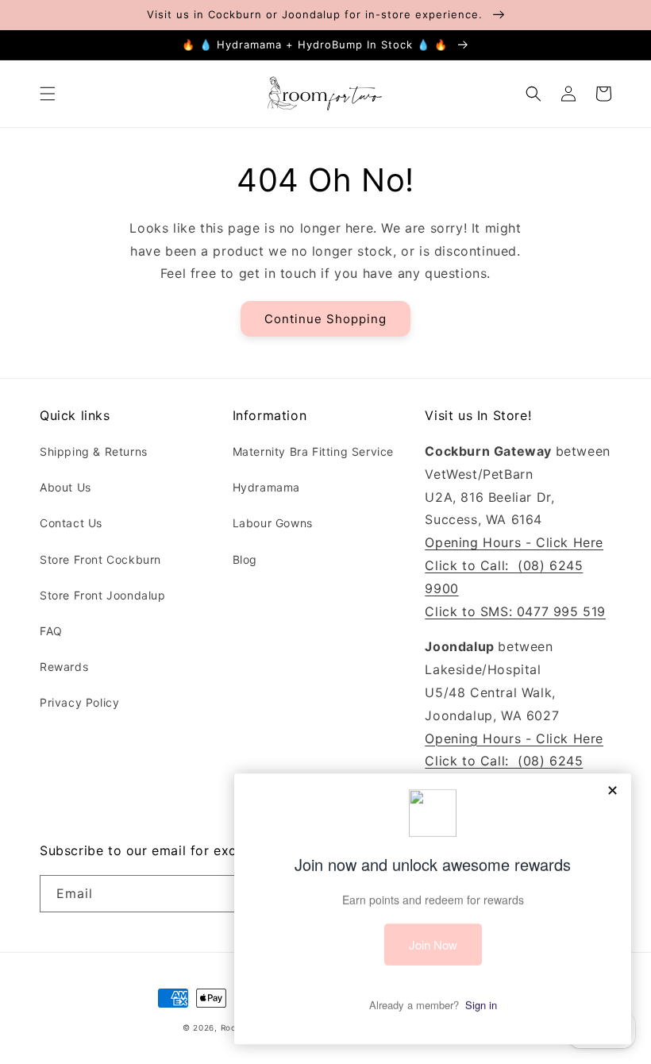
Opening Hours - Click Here (514, 542)
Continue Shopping (325, 318)
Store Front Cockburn (100, 559)
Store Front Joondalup (103, 595)
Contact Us (71, 523)
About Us (65, 487)
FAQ (51, 631)
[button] (47, 93)
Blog (245, 559)
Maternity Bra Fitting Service (313, 451)
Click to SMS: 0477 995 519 (515, 611)
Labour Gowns (273, 523)
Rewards (64, 666)
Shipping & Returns (94, 451)
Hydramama (266, 487)
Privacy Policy (79, 702)
